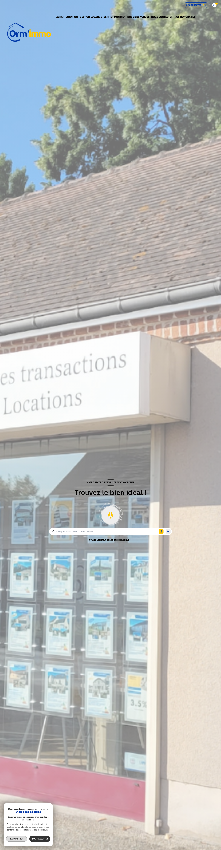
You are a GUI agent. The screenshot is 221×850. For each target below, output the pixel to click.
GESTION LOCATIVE (91, 17)
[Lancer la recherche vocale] (110, 515)
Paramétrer (16, 838)
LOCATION (72, 17)
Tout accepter (40, 838)
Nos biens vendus (138, 17)
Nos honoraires (185, 17)
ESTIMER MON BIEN (114, 17)
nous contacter (162, 17)
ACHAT (60, 17)
